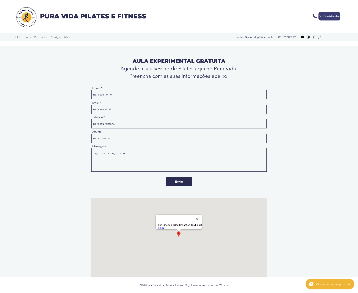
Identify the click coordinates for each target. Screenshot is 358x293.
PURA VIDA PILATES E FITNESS (93, 16)
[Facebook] (314, 37)
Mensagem (99, 146)
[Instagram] (308, 37)
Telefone (97, 117)
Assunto (97, 131)
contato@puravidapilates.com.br (255, 37)
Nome (96, 88)
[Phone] (314, 16)
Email (95, 102)
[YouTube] (302, 37)
